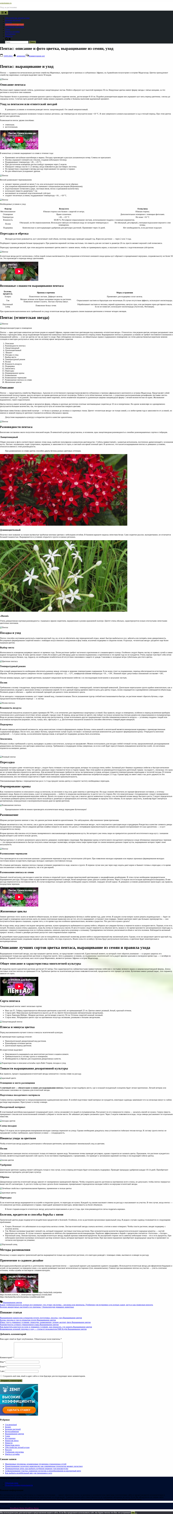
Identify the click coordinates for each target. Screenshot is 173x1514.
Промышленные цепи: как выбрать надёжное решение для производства (36, 1468)
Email (3, 1367)
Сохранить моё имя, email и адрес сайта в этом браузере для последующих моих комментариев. (44, 1376)
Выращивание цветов (14, 25)
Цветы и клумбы (12, 31)
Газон (7, 29)
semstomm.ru (6, 3)
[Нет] (136, 1513)
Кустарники (10, 34)
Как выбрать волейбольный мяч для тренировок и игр (28, 1473)
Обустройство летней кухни (17, 18)
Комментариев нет (37, 56)
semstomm (21, 56)
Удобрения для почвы (14, 27)
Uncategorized (11, 1425)
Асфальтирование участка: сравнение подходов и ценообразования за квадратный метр (43, 1471)
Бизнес (8, 1427)
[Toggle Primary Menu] (4, 13)
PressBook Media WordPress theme (24, 1508)
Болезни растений (13, 20)
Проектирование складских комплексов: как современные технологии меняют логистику (44, 1466)
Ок (133, 1513)
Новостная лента (12, 1445)
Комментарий (6, 1357)
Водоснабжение (12, 1431)
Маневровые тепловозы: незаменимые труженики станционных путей (35, 1464)
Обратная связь (11, 1483)
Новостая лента (11, 1441)
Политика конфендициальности (19, 1485)
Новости (9, 36)
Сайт (2, 1371)
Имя (2, 1362)
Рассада (8, 22)
